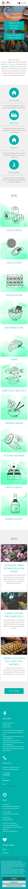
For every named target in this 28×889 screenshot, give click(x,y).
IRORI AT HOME (14, 123)
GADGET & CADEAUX (14, 487)
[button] (1, 28)
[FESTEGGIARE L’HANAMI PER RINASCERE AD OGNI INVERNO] (14, 553)
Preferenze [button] (14, 882)
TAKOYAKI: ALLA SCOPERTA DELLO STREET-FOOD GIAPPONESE (14, 661)
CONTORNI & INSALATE (14, 423)
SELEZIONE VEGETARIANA (14, 455)
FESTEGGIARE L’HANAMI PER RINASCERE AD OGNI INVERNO (14, 568)
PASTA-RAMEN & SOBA (14, 327)
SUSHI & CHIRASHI (14, 230)
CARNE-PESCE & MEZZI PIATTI (14, 390)
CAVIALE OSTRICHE (14, 262)
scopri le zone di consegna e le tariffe (15, 734)
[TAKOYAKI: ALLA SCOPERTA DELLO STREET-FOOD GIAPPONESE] (14, 646)
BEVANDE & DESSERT (14, 519)
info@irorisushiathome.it (9, 786)
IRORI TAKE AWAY (14, 100)
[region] (14, 29)
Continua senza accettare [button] (14, 886)
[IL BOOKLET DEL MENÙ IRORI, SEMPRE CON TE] (14, 601)
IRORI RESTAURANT (14, 173)
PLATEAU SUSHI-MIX (14, 295)
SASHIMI (14, 359)
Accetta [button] (14, 879)
